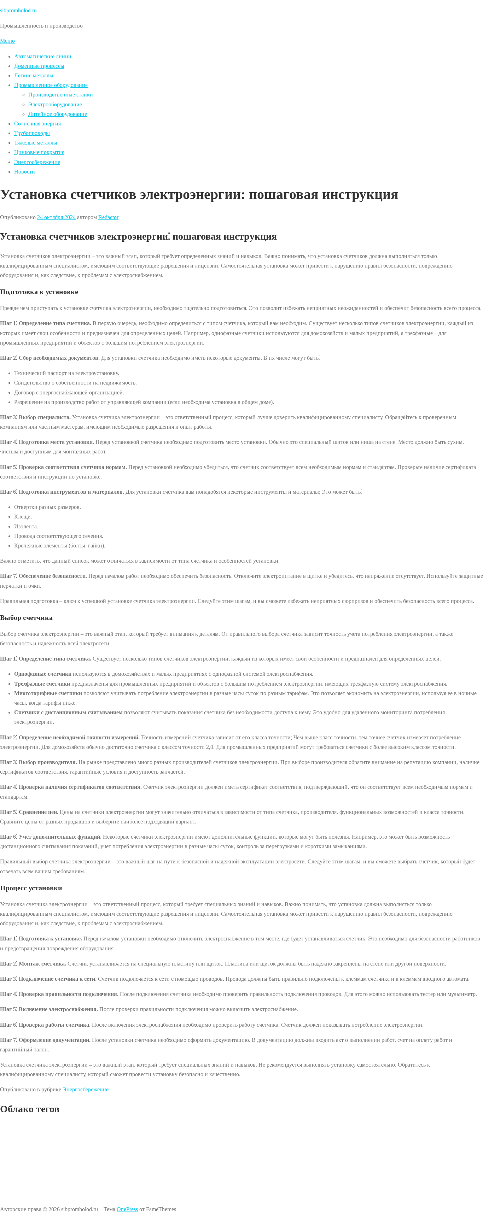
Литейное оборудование (57, 114)
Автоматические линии (42, 56)
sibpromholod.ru (18, 10)
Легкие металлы (33, 75)
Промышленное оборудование (51, 85)
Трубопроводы (32, 133)
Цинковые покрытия (39, 152)
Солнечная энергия (37, 124)
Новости (24, 172)
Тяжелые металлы (35, 143)
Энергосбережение (37, 162)
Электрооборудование (55, 104)
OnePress (127, 1209)
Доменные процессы (39, 66)
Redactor (108, 217)
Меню (7, 41)
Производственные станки (60, 95)
